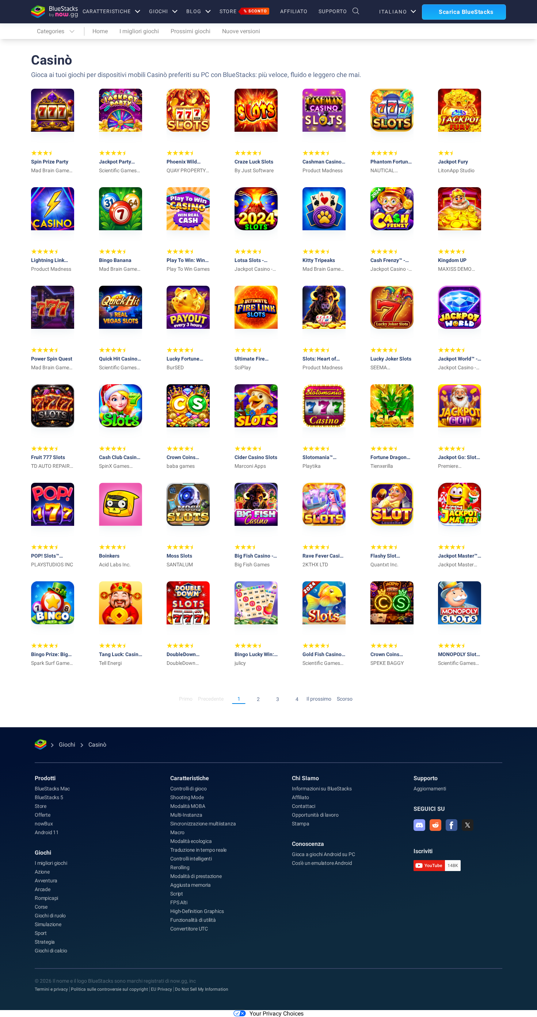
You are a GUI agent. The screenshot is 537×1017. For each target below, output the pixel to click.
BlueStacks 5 (49, 797)
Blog (193, 11)
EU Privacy (161, 989)
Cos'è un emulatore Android (322, 863)
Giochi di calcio (51, 951)
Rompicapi (46, 898)
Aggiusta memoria (190, 885)
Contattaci (303, 806)
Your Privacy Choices (277, 1013)
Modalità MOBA (187, 806)
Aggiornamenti (430, 788)
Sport (41, 933)
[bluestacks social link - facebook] (451, 825)
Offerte (42, 815)
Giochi (158, 11)
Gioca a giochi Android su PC (323, 854)
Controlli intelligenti (191, 859)
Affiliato (294, 11)
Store (243, 11)
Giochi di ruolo (50, 915)
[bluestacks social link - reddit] (435, 825)
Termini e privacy (51, 989)
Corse (41, 907)
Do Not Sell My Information (201, 989)
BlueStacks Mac (52, 788)
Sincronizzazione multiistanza (203, 824)
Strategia (45, 942)
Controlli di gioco (188, 788)
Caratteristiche (107, 11)
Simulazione (48, 924)
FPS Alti (178, 902)
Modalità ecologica (191, 841)
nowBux (44, 824)
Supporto (333, 11)
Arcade (42, 889)
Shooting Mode (186, 797)
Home (100, 31)
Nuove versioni (241, 31)
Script (176, 894)
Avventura (46, 880)
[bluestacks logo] (49, 12)
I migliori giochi (139, 31)
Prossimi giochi (190, 31)
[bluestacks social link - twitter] (467, 825)
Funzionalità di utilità (193, 920)
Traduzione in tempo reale (198, 850)
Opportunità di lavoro (315, 815)
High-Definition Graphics (197, 911)
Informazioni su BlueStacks (322, 788)
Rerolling (179, 867)
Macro (177, 832)
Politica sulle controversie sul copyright (109, 989)
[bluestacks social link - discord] (419, 825)
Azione (42, 872)
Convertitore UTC (189, 929)
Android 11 (47, 832)
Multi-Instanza (186, 815)
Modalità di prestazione (195, 876)
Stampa (300, 824)
